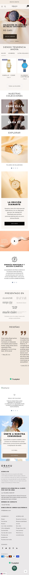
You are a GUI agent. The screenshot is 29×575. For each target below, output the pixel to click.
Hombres (11, 53)
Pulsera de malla (6, 539)
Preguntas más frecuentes (21, 529)
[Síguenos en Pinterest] (13, 548)
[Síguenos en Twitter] (6, 548)
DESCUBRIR (10, 36)
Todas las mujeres (14, 86)
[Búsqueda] (5, 6)
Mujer (3, 53)
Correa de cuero (6, 532)
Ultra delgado (23, 53)
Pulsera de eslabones (4, 536)
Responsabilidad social (21, 522)
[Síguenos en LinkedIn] (16, 548)
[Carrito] (27, 6)
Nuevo (3, 523)
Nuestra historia (21, 519)
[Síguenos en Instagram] (9, 548)
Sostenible (4, 530)
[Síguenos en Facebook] (2, 548)
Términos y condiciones (20, 534)
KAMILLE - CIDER (8, 75)
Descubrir (14, 223)
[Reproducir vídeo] (14, 241)
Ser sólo (18, 526)
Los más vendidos (6, 526)
